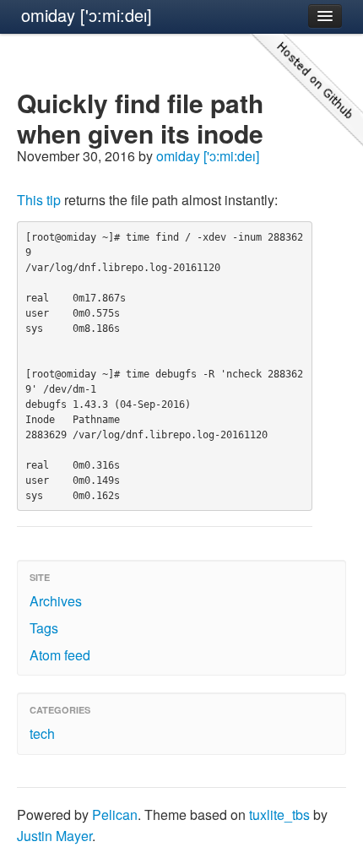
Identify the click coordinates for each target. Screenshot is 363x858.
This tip (39, 199)
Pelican (115, 814)
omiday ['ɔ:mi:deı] (86, 15)
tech (42, 733)
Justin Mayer (54, 835)
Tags (44, 628)
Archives (56, 601)
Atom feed (60, 655)
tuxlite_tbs (279, 814)
